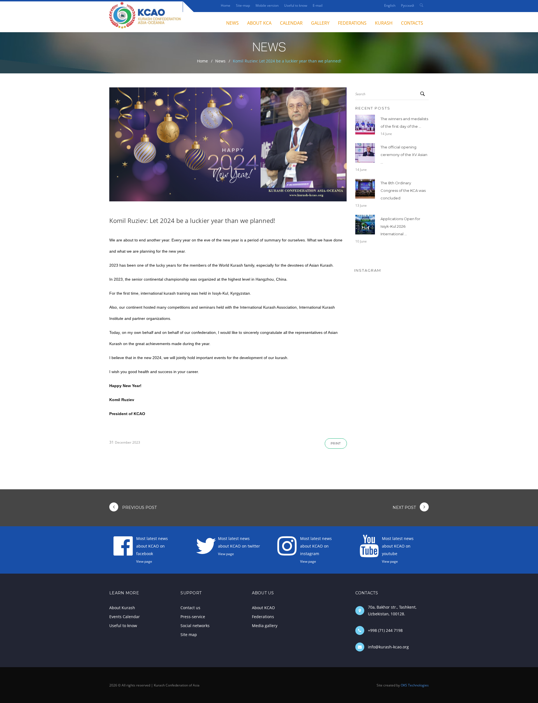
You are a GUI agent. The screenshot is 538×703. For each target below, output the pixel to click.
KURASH (384, 23)
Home (225, 5)
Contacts (412, 23)
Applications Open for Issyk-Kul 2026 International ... (400, 226)
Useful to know (295, 5)
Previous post (139, 507)
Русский (407, 5)
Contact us (190, 607)
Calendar (291, 23)
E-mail (318, 5)
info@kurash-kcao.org (388, 647)
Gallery (320, 23)
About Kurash (122, 607)
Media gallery (264, 625)
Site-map (243, 5)
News (220, 61)
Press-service (192, 616)
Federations (352, 23)
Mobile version (267, 5)
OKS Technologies (415, 685)
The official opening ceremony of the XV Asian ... (404, 154)
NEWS (232, 23)
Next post (405, 507)
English (389, 5)
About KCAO (263, 607)
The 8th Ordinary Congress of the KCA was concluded (403, 190)
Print (336, 443)
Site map (188, 634)
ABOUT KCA (259, 23)
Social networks (195, 625)
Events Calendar (124, 616)
